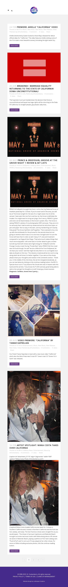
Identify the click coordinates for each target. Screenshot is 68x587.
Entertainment (46, 165)
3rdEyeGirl (26, 165)
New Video (13, 348)
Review (17, 168)
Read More (14, 45)
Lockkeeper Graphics (39, 581)
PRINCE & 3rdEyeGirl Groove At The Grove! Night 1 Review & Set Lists (33, 161)
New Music (39, 29)
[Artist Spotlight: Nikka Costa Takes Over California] (34, 406)
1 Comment (33, 32)
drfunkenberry (22, 32)
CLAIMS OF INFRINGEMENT (46, 577)
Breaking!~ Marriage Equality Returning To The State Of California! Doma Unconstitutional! (31, 89)
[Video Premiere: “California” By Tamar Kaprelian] (34, 310)
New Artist (31, 29)
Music (25, 29)
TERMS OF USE (30, 577)
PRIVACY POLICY (18, 577)
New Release (47, 29)
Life (24, 94)
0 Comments (45, 348)
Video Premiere (22, 348)
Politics (28, 94)
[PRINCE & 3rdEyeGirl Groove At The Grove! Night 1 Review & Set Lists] (34, 137)
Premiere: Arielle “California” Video (37, 27)
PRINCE (12, 168)
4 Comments (48, 94)
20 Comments (38, 168)
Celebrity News (35, 165)
